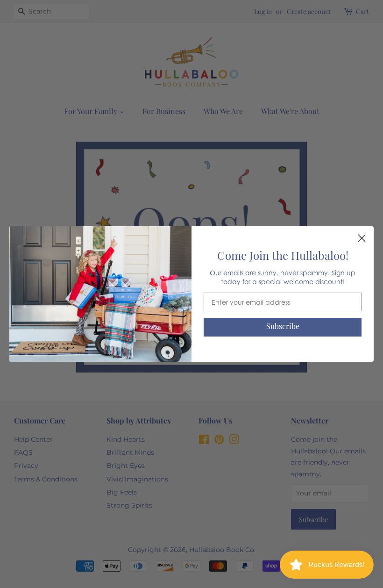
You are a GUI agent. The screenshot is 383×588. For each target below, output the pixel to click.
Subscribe (282, 327)
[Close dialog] (362, 238)
